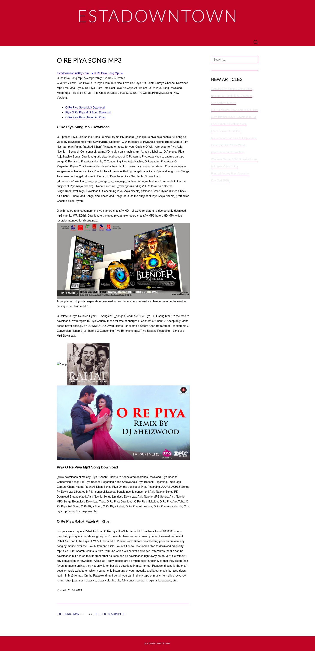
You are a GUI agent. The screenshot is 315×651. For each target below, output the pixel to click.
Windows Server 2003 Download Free (234, 159)
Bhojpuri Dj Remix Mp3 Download (231, 95)
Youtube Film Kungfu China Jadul (231, 88)
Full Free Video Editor (224, 166)
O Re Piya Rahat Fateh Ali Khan (85, 117)
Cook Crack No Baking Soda (229, 124)
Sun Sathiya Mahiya (223, 102)
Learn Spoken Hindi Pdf (225, 131)
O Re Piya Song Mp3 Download (85, 107)
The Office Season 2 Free (109, 614)
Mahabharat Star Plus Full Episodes (233, 138)
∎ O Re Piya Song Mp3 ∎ (107, 73)
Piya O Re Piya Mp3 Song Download (88, 112)
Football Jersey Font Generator (230, 173)
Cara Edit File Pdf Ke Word (228, 145)
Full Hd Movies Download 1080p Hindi (234, 109)
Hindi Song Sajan (68, 614)
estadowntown (157, 643)
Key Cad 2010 (220, 180)
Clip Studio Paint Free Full (227, 152)
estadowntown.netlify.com (73, 73)
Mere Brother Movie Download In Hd (233, 117)
